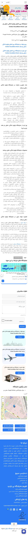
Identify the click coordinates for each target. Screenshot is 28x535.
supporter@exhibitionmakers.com (12, 506)
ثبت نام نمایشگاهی (22, 478)
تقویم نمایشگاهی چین (21, 496)
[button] (2, 274)
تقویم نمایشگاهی (22, 476)
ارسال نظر (22, 326)
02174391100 (17, 502)
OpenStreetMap (17, 419)
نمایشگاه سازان (17, 244)
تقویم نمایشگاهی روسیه (21, 494)
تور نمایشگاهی (23, 481)
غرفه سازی (23, 223)
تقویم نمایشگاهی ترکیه (21, 489)
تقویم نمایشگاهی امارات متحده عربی (18, 491)
